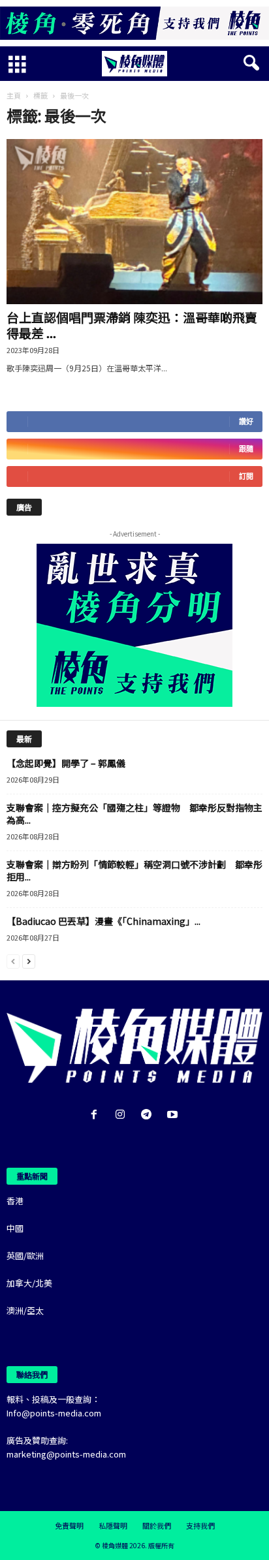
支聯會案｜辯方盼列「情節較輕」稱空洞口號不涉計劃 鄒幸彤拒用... (134, 870)
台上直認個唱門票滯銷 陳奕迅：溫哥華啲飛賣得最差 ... (132, 324)
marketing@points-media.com (66, 1454)
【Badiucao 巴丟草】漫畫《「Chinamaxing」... (103, 921)
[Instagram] (123, 1115)
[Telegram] (149, 1115)
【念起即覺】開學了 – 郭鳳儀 (66, 763)
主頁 (14, 95)
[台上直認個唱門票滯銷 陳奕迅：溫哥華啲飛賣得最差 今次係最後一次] (134, 221)
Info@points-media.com (54, 1413)
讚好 (246, 421)
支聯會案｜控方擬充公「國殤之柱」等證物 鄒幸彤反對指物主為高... (134, 813)
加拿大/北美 (29, 1283)
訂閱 (246, 476)
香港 (15, 1200)
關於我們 (156, 1525)
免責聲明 (69, 1525)
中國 (15, 1228)
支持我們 (200, 1525)
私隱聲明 (113, 1525)
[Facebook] (97, 1115)
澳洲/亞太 (25, 1310)
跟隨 (246, 449)
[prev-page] (13, 960)
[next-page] (28, 960)
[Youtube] (174, 1115)
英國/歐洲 (25, 1255)
